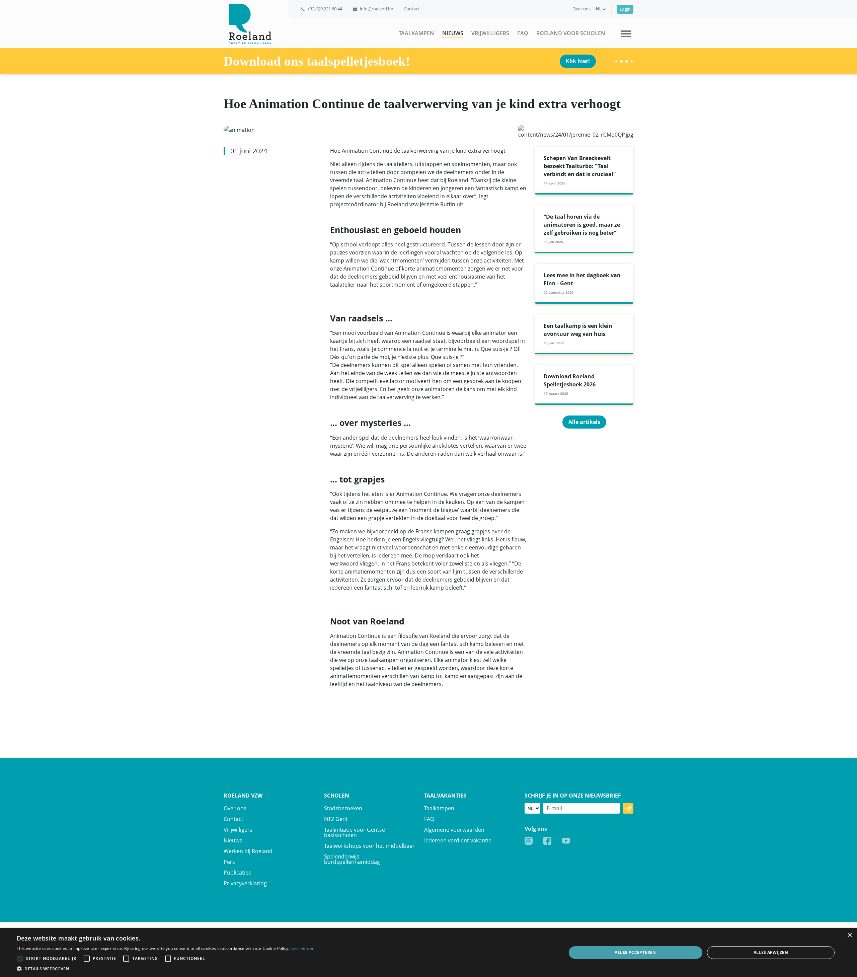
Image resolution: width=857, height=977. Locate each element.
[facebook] (547, 840)
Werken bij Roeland (248, 851)
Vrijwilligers (490, 33)
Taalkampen (416, 33)
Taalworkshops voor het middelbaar (369, 845)
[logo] (248, 23)
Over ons (581, 9)
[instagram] (529, 840)
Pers (229, 862)
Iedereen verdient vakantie (457, 840)
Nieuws (452, 33)
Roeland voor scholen (570, 33)
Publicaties (237, 872)
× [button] (849, 935)
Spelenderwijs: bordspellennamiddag (352, 859)
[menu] (626, 33)
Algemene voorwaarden (454, 829)
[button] (165, 968)
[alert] (428, 952)
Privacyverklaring (245, 883)
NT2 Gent (336, 819)
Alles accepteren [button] (635, 952)
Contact (411, 9)
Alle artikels (584, 422)
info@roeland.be (376, 9)
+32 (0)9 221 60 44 (324, 9)
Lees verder (302, 948)
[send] (628, 808)
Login (625, 9)
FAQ (522, 33)
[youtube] (566, 840)
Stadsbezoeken (343, 808)
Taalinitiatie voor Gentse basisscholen (354, 832)
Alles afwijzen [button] (771, 952)
